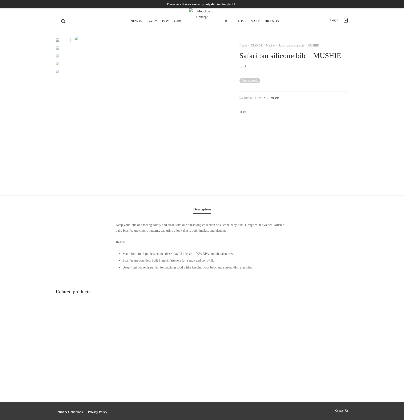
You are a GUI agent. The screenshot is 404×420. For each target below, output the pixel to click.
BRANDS (272, 21)
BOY (165, 21)
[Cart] (345, 20)
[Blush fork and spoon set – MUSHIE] (314, 349)
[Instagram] (67, 4)
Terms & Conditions (69, 412)
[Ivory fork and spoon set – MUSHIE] (90, 349)
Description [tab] (202, 209)
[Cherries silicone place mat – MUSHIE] (164, 349)
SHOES (227, 21)
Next (219, 111)
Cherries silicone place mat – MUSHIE (156, 389)
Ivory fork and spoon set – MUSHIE (80, 389)
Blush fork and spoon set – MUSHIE (304, 389)
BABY (152, 21)
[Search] (63, 17)
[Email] (270, 112)
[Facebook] (59, 4)
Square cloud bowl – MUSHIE (226, 389)
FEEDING (261, 98)
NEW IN (136, 21)
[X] (257, 112)
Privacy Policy (97, 412)
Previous (79, 111)
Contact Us (341, 410)
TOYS (241, 21)
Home (243, 45)
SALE (255, 21)
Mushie (270, 45)
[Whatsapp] (263, 112)
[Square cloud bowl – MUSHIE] (239, 349)
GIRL (178, 21)
